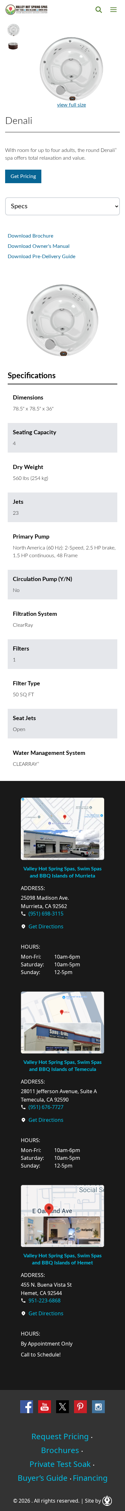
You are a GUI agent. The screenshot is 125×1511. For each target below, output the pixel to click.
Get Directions (46, 926)
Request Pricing (60, 1436)
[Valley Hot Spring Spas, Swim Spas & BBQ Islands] (26, 10)
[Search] (98, 9)
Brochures (60, 1450)
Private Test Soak (60, 1464)
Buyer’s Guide (43, 1477)
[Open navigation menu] (113, 9)
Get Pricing (23, 176)
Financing (90, 1477)
